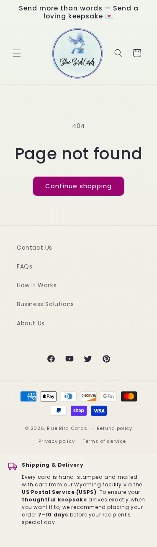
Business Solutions (45, 304)
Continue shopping (78, 185)
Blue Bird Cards (67, 428)
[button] (17, 53)
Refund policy (114, 428)
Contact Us (34, 247)
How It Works (37, 285)
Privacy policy (57, 441)
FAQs (24, 266)
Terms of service (104, 441)
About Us (31, 323)
